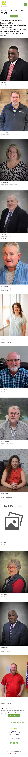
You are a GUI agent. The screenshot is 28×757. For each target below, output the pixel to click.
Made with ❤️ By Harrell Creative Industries (14, 753)
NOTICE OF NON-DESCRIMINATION (14, 720)
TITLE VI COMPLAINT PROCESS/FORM (14, 722)
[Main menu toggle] (25, 4)
